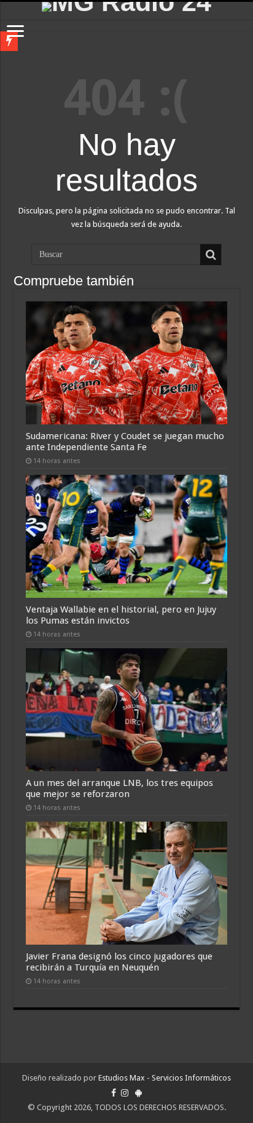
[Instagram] (125, 1092)
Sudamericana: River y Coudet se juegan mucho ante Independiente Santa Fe (125, 442)
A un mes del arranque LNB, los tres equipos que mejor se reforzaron (119, 788)
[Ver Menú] (15, 32)
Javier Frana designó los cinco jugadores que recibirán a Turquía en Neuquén (119, 962)
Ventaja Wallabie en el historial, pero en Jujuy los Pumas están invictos (121, 615)
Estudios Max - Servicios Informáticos (164, 1077)
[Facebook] (113, 1092)
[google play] (138, 1092)
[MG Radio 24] (126, 7)
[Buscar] (210, 254)
